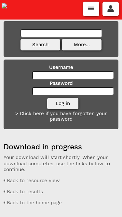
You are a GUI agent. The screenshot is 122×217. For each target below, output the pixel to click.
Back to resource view (32, 180)
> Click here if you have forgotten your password (61, 116)
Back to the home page (33, 203)
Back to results (24, 192)
